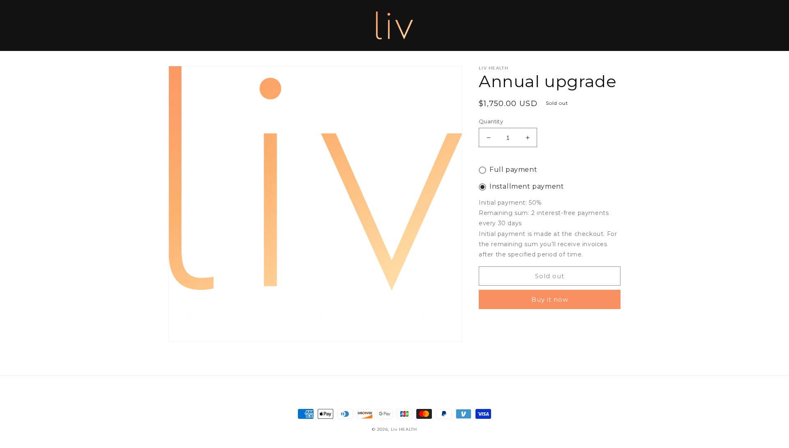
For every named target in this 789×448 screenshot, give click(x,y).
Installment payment (526, 186)
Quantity (491, 121)
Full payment (513, 169)
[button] (177, 25)
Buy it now (549, 299)
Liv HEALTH (404, 429)
